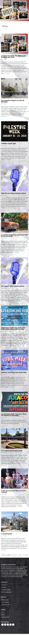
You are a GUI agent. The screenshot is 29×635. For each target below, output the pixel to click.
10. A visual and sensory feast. (11, 451)
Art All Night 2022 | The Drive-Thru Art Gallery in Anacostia (13, 414)
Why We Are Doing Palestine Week (13, 193)
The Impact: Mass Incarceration (12, 286)
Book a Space (4, 599)
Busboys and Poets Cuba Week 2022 (14, 372)
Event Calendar (5, 602)
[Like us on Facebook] (2, 625)
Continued (7, 73)
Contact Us (4, 584)
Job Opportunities (5, 589)
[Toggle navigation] (4, 2)
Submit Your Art (5, 604)
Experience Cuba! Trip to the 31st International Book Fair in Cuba (13, 328)
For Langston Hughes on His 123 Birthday (12, 101)
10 (20, 555)
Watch (3, 614)
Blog (2, 612)
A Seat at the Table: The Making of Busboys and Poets (13, 56)
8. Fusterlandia (6, 534)
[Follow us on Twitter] (5, 625)
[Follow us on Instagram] (13, 625)
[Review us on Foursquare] (10, 625)
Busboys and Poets (8, 13)
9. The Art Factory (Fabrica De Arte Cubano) (13, 491)
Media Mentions (5, 617)
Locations (3, 587)
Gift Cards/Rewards (6, 592)
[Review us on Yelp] (8, 625)
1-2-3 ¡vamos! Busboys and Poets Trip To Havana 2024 (14, 235)
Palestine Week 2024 (8, 143)
